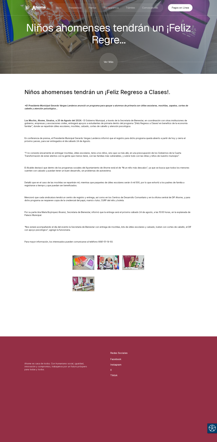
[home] (35, 8)
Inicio (58, 7)
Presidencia (75, 7)
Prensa (92, 7)
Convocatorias (150, 7)
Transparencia (111, 7)
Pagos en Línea (180, 7)
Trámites (130, 7)
